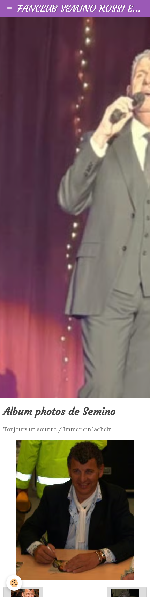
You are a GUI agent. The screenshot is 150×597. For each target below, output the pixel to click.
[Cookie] (14, 583)
